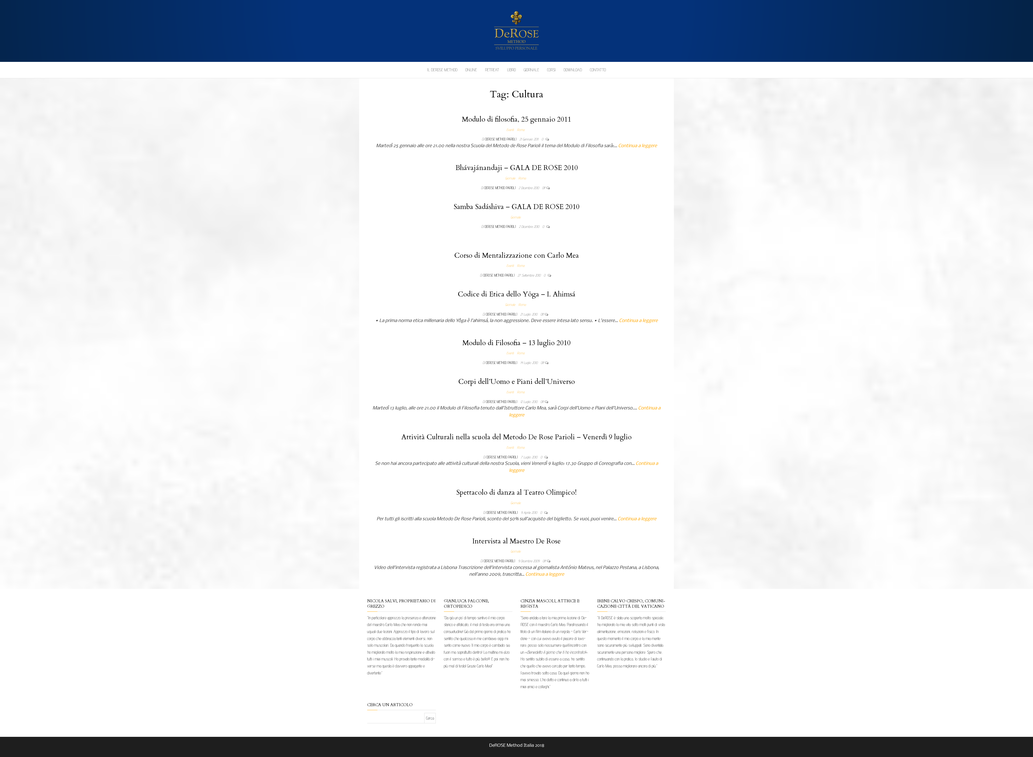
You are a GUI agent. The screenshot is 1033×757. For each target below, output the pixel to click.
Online (471, 69)
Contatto (598, 69)
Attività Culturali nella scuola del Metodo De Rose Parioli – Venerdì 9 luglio (516, 437)
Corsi (551, 69)
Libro (511, 69)
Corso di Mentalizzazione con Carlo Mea (516, 255)
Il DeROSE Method (442, 69)
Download (573, 69)
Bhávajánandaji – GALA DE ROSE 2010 (516, 167)
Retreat (492, 69)
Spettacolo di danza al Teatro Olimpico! (516, 492)
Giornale (531, 69)
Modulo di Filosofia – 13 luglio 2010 (516, 343)
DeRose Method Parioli (501, 139)
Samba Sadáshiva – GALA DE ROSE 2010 (516, 206)
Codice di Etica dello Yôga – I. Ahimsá (516, 294)
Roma (521, 130)
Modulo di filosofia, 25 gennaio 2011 (516, 119)
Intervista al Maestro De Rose (516, 541)
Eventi (510, 130)
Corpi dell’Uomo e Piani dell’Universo (516, 381)
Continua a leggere (637, 145)
